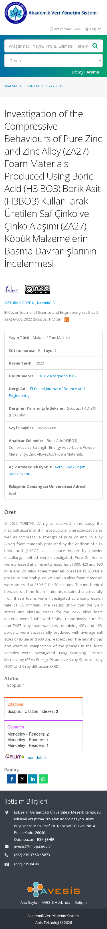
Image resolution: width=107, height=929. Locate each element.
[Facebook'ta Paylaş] (11, 778)
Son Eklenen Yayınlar (45, 86)
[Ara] (95, 46)
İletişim (81, 902)
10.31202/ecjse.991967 (57, 375)
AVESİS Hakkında (56, 902)
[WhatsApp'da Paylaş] (43, 778)
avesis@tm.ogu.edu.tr (32, 846)
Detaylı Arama (85, 72)
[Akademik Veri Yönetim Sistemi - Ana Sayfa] (16, 13)
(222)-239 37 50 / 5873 (32, 854)
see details (37, 757)
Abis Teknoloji (47, 922)
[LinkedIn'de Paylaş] (32, 778)
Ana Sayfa (13, 86)
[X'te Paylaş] (22, 778)
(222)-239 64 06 (26, 863)
